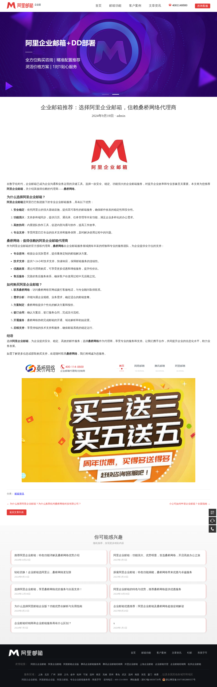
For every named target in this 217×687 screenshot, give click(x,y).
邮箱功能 (115, 5)
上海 (40, 674)
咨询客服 (202, 5)
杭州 (79, 674)
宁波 (85, 674)
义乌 (66, 674)
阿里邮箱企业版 (71, 664)
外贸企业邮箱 (131, 664)
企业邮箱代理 (161, 664)
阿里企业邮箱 (54, 664)
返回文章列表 (16, 512)
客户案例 (135, 5)
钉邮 (189, 652)
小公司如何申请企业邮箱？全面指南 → (189, 504)
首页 (98, 5)
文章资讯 (155, 5)
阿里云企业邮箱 (38, 664)
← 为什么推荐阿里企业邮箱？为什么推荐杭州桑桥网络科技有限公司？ (44, 504)
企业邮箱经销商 (178, 664)
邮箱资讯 (19, 493)
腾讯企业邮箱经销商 (113, 664)
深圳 (59, 674)
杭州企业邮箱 (194, 664)
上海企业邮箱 (146, 664)
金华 (72, 674)
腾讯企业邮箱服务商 (91, 664)
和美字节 (202, 652)
